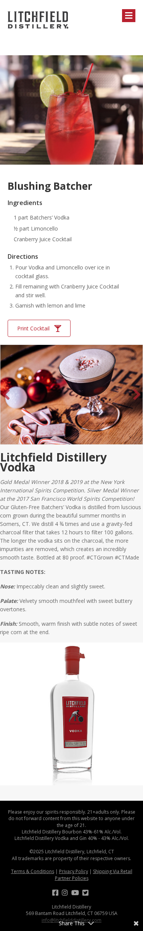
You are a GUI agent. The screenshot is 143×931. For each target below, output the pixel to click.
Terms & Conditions (32, 871)
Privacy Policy (73, 871)
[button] (6, 394)
